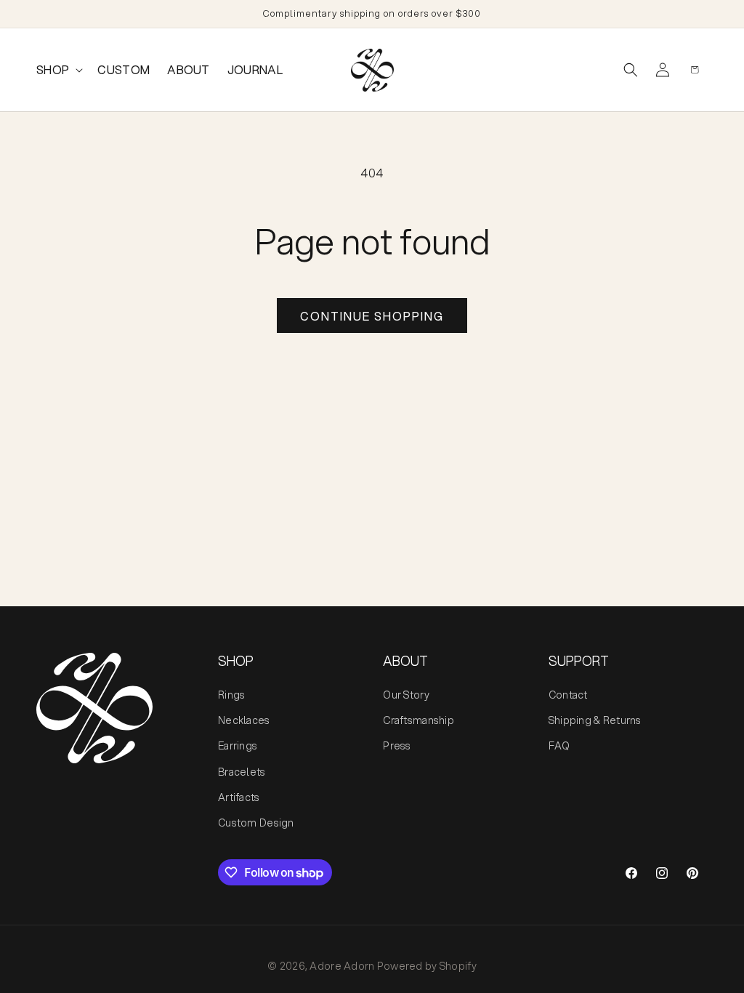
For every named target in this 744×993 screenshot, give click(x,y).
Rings (231, 695)
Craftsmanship (418, 720)
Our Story (406, 695)
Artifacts (239, 797)
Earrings (237, 746)
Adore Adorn (342, 966)
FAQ (559, 746)
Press (397, 746)
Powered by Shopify (427, 966)
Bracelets (242, 772)
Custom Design (256, 823)
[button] (58, 70)
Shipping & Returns (595, 720)
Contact (568, 695)
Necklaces (244, 720)
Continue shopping (372, 315)
